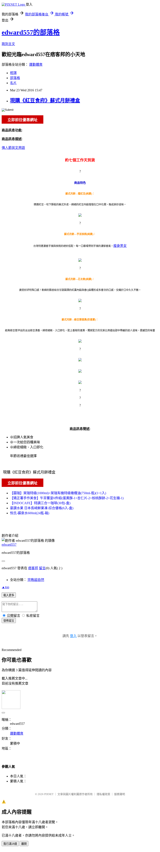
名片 (13, 83)
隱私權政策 (103, 794)
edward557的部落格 (31, 32)
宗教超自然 (36, 580)
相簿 (13, 73)
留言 (42, 568)
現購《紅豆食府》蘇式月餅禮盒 (45, 100)
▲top (5, 587)
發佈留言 (8, 620)
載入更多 (8, 595)
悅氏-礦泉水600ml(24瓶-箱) (29, 513)
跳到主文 (8, 44)
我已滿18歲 (10, 843)
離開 (24, 843)
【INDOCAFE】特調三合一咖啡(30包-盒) (40, 503)
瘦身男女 (120, 246)
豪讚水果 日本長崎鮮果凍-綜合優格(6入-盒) (41, 508)
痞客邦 (33, 568)
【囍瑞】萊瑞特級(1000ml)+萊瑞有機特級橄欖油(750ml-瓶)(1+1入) (58, 493)
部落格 (15, 78)
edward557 (9, 544)
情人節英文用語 (13, 148)
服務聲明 (119, 794)
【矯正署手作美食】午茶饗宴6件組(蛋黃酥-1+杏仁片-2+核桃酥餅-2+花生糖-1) (67, 498)
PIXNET (49, 794)
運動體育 (35, 64)
